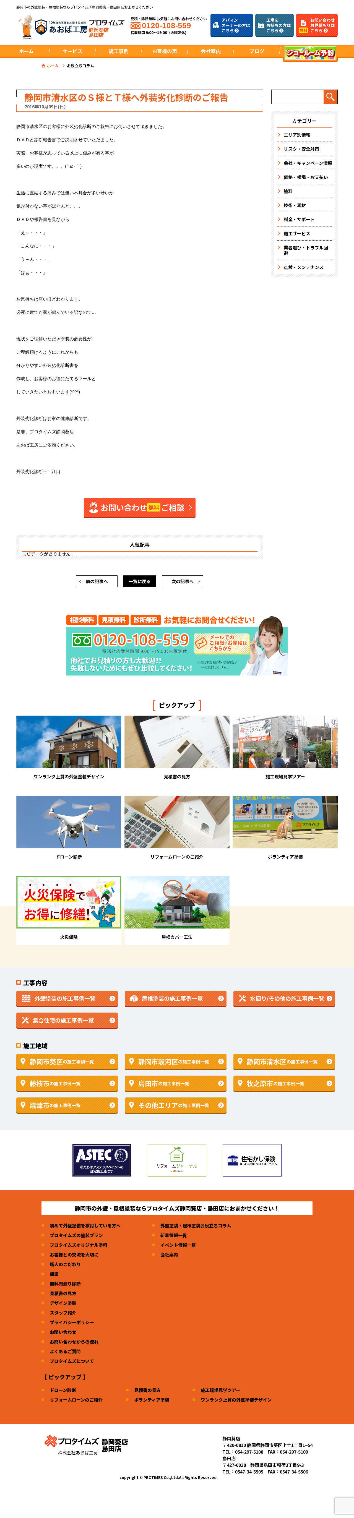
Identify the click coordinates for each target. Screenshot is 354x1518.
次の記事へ (182, 581)
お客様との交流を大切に (74, 1254)
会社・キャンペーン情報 (308, 163)
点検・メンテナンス (304, 267)
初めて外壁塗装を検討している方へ (85, 1225)
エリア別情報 (297, 134)
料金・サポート (299, 219)
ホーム (26, 50)
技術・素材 (295, 205)
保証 (54, 1274)
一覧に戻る (140, 581)
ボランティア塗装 (151, 1399)
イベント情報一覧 (178, 1244)
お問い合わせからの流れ (74, 1341)
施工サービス (297, 233)
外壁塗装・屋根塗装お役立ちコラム (195, 1225)
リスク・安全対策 (301, 148)
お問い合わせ (63, 1332)
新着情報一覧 (173, 1235)
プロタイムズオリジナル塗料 (78, 1244)
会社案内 (169, 1254)
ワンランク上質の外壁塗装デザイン (236, 1399)
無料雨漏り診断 (65, 1283)
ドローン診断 (63, 1390)
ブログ (256, 50)
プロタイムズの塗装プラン (76, 1235)
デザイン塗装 (63, 1303)
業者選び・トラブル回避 (306, 250)
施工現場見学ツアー (220, 1390)
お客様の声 (164, 50)
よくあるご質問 (65, 1351)
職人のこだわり (65, 1264)
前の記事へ (97, 581)
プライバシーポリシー (72, 1322)
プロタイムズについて (72, 1361)
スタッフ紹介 (63, 1312)
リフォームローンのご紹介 (76, 1399)
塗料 (288, 191)
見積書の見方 (63, 1293)
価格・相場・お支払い (306, 177)
